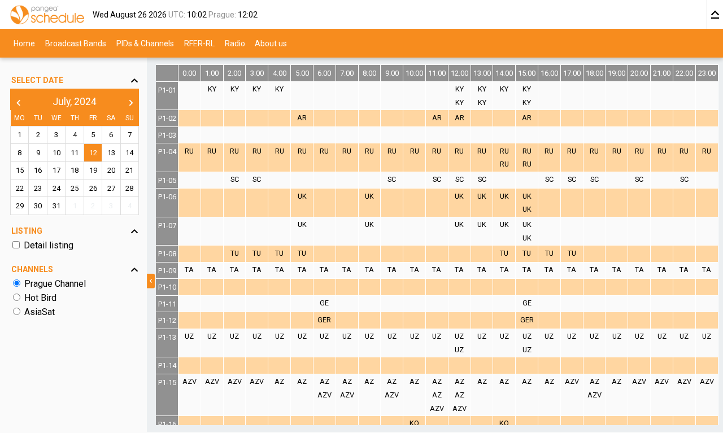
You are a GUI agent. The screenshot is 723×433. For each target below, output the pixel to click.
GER (324, 320)
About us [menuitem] (271, 42)
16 (38, 171)
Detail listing (48, 245)
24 (56, 188)
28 (129, 188)
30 (38, 206)
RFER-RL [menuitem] (199, 42)
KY (212, 89)
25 (75, 188)
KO (414, 423)
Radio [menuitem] (235, 42)
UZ (189, 336)
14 (129, 152)
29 (20, 206)
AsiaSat (39, 312)
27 (111, 188)
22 (20, 188)
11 (75, 152)
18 (75, 171)
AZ (279, 381)
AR (302, 117)
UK (302, 196)
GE (324, 303)
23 (38, 188)
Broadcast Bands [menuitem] (75, 42)
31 (56, 206)
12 (93, 152)
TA (189, 269)
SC (234, 179)
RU (189, 151)
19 (93, 171)
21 (129, 171)
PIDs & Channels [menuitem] (145, 42)
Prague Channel (55, 283)
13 (111, 152)
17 (56, 171)
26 (93, 188)
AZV (189, 381)
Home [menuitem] (24, 42)
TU (234, 253)
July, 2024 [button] (75, 102)
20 (111, 171)
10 (56, 152)
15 (20, 171)
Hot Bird (40, 297)
